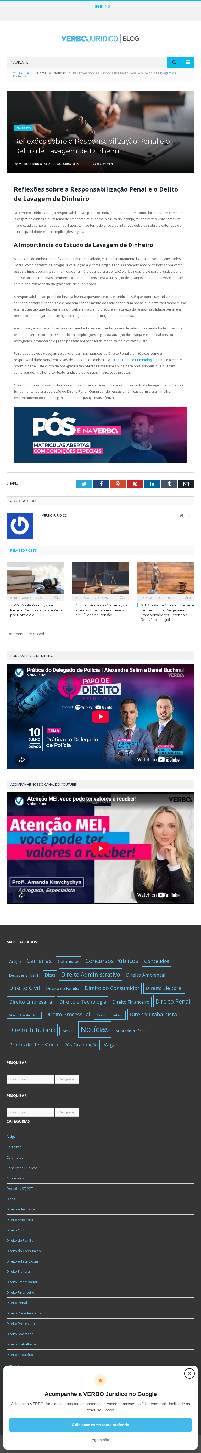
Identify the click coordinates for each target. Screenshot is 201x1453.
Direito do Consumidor (112, 988)
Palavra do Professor (131, 1030)
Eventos (68, 1030)
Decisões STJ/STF (24, 975)
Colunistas (68, 961)
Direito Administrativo (90, 974)
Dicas (50, 975)
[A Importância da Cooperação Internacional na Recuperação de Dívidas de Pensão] (100, 581)
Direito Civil (24, 988)
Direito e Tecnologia (82, 1001)
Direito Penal (172, 1001)
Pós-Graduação (81, 1044)
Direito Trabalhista (153, 1014)
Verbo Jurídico (30, 164)
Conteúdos (156, 961)
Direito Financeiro (130, 1002)
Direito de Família (62, 988)
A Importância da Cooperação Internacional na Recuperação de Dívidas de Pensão (100, 12)
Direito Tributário (32, 1030)
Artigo (15, 961)
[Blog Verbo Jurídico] (100, 37)
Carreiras (39, 961)
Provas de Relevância (33, 1044)
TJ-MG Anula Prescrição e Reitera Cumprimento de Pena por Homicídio (36, 610)
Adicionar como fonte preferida (100, 1425)
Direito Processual (67, 1014)
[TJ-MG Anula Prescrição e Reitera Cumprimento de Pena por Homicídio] (35, 581)
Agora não (100, 1440)
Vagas (111, 1044)
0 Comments (106, 164)
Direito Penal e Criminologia (133, 359)
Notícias (23, 128)
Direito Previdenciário (24, 1015)
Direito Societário (110, 1015)
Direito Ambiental (145, 975)
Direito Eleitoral (164, 988)
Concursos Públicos (111, 961)
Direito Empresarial (31, 1002)
